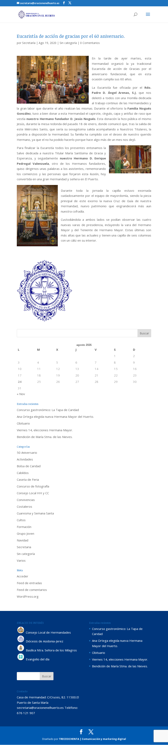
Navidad (22, 540)
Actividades (25, 459)
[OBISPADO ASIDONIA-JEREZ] (21, 641)
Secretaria (24, 547)
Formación (24, 527)
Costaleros (24, 506)
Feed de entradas (29, 583)
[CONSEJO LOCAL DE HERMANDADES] (21, 632)
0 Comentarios (90, 43)
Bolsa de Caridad (29, 466)
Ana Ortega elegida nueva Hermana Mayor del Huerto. (55, 417)
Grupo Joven (25, 533)
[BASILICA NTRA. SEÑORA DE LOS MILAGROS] (21, 650)
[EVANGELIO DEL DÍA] (21, 659)
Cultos (21, 520)
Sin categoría (68, 43)
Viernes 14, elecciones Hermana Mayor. (45, 430)
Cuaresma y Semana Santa (35, 513)
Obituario (23, 423)
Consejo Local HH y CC (33, 493)
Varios (21, 560)
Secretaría (28, 43)
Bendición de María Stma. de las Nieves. (45, 437)
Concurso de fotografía (33, 486)
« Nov (21, 394)
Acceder (22, 576)
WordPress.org (28, 596)
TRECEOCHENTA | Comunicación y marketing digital (92, 739)
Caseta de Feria (28, 479)
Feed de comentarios (32, 590)
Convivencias (26, 500)
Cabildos (23, 473)
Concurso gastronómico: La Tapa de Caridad (48, 410)
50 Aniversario (27, 452)
